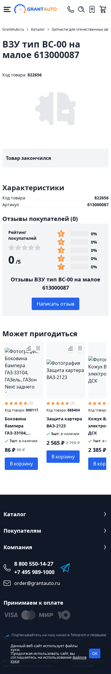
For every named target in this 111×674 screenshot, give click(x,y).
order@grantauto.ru (37, 583)
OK (94, 653)
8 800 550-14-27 (33, 563)
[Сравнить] (29, 348)
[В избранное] (38, 348)
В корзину (21, 463)
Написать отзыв (55, 304)
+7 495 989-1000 (34, 571)
